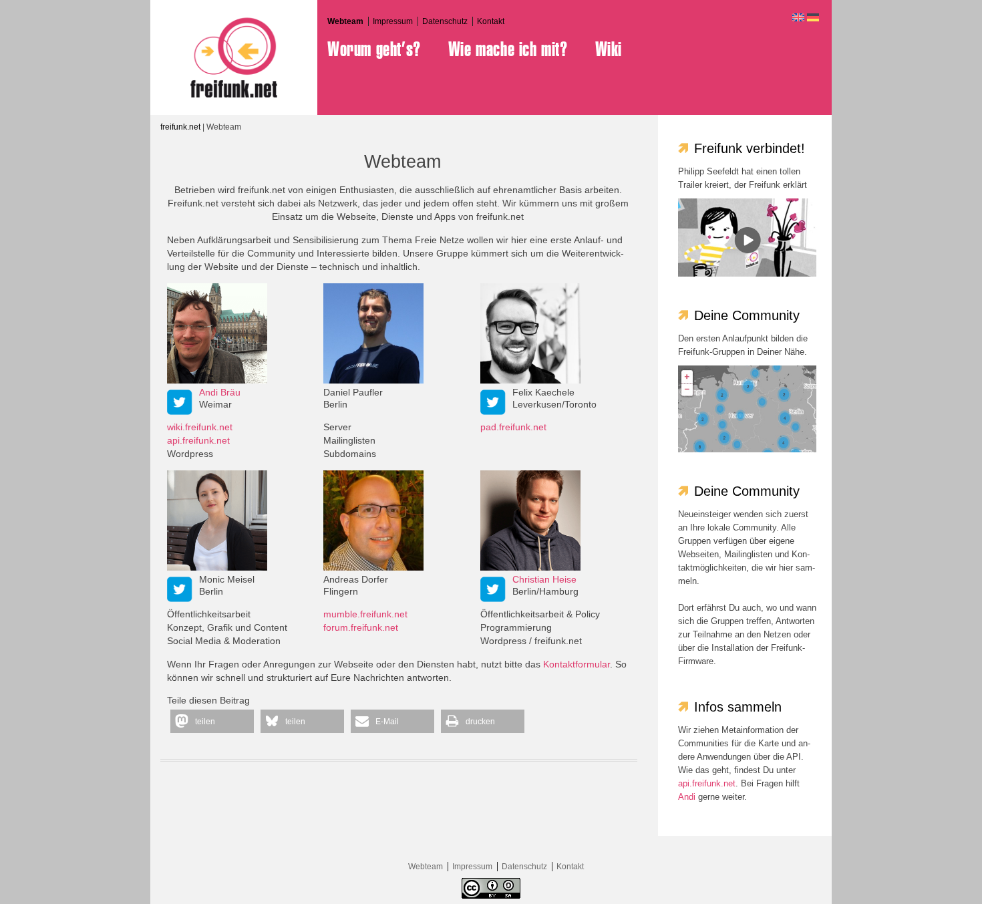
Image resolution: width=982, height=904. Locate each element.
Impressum (393, 21)
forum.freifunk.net (360, 627)
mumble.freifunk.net (365, 614)
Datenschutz (445, 21)
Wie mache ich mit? (508, 49)
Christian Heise (544, 579)
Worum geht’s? (374, 49)
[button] (212, 721)
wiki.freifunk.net (199, 427)
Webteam (345, 21)
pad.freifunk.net (513, 427)
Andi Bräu (219, 392)
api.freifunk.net (198, 440)
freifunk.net (180, 127)
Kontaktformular (576, 664)
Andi (686, 797)
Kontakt (490, 21)
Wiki (608, 49)
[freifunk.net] (233, 57)
